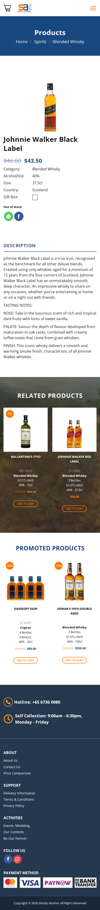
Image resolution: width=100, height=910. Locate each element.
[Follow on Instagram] (17, 859)
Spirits (40, 41)
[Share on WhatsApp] (8, 216)
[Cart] (7, 8)
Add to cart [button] (25, 503)
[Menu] (93, 8)
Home (22, 41)
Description (19, 245)
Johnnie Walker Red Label (74, 459)
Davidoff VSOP (25, 609)
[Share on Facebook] (18, 216)
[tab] (50, 245)
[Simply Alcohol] (24, 8)
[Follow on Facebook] (8, 859)
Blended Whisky (68, 41)
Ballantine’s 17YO (25, 457)
